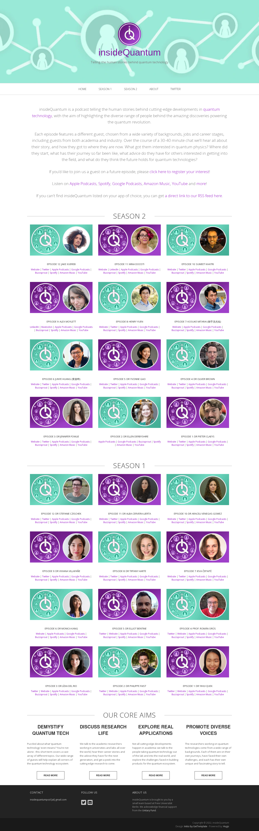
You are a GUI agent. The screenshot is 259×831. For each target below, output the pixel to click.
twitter (175, 89)
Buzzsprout (41, 272)
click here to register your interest (179, 171)
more (201, 183)
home (82, 89)
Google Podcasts (127, 183)
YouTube (180, 183)
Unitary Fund (149, 810)
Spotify (104, 183)
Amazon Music (157, 183)
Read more (51, 775)
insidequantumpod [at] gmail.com (48, 799)
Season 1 (105, 89)
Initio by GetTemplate (195, 826)
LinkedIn (114, 269)
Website (35, 269)
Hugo (226, 826)
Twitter (45, 269)
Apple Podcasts (83, 183)
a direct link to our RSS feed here (193, 195)
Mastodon (46, 327)
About (153, 89)
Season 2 (130, 89)
